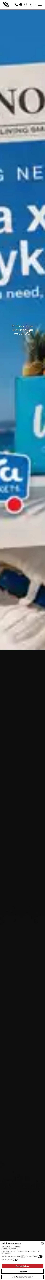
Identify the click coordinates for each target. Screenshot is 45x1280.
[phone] (16, 5)
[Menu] (39, 5)
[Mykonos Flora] (6, 5)
